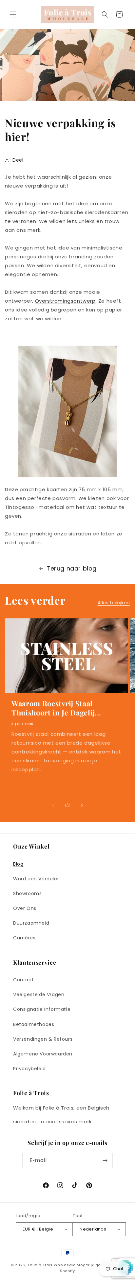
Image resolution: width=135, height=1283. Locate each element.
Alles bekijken (114, 602)
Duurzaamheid (31, 923)
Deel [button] (17, 160)
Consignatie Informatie (41, 1009)
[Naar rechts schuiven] (82, 805)
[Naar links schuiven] (53, 805)
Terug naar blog (72, 568)
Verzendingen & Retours (42, 1039)
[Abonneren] (105, 1160)
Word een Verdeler (36, 878)
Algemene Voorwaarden (42, 1054)
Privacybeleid (29, 1068)
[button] (13, 14)
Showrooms (27, 893)
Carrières (24, 937)
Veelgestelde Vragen (38, 994)
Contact (23, 979)
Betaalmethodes (33, 1024)
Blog (18, 864)
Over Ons (24, 908)
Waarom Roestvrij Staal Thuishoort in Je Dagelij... (56, 708)
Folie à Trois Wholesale (52, 1265)
